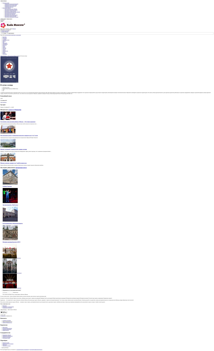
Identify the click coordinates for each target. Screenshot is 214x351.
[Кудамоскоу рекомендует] (10, 273)
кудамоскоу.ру (3, 315)
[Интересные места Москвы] (10, 258)
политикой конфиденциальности (36, 349)
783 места (19, 258)
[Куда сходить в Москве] (12, 27)
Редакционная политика (7, 328)
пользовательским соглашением (23, 349)
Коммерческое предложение (8, 343)
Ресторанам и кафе (6, 338)
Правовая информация (7, 329)
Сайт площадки (3, 102)
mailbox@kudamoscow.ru (7, 322)
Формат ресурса (6, 330)
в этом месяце (18, 35)
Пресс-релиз (5, 327)
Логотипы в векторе (6, 345)
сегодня (6, 35)
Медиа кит (5, 344)
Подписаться (15, 292)
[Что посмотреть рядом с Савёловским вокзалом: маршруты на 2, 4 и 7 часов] (7, 133)
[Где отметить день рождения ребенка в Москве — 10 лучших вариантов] (7, 119)
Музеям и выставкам (7, 337)
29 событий (19, 273)
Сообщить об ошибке (7, 320)
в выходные (13, 35)
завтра (9, 35)
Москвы (14, 28)
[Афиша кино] (10, 288)
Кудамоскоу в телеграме (7, 307)
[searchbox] (107, 21)
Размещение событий (7, 335)
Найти (2, 21)
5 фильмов (19, 288)
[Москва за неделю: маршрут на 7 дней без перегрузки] (7, 160)
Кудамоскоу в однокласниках (8, 306)
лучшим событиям (4, 31)
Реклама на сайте (6, 342)
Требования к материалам (7, 336)
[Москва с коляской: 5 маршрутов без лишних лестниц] (7, 147)
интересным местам (5, 30)
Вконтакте (5, 305)
